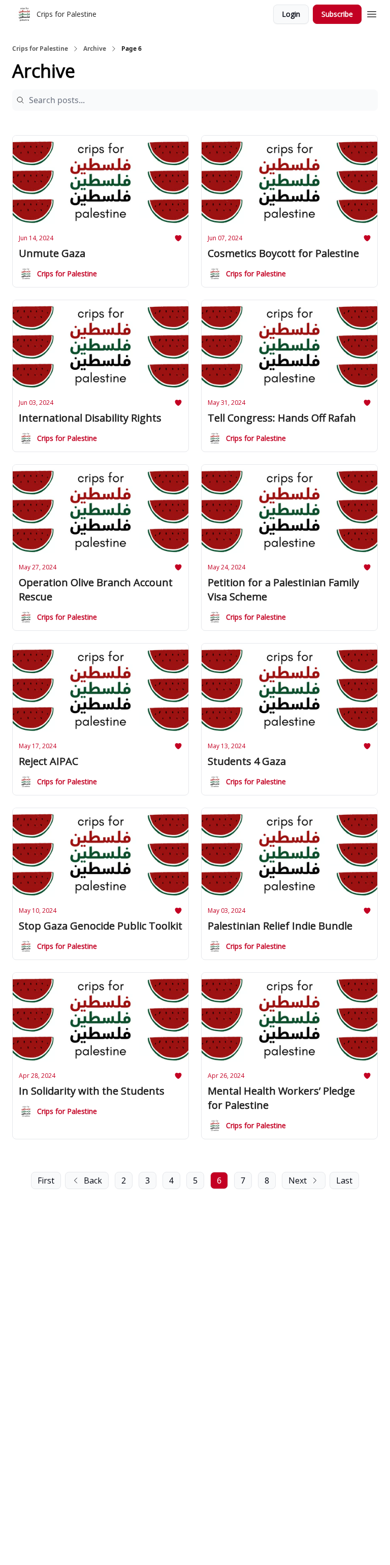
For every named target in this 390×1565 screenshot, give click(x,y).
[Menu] (372, 12)
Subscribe (337, 14)
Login (291, 14)
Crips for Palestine (40, 49)
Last (344, 1180)
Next (297, 1180)
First (46, 1180)
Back (93, 1180)
